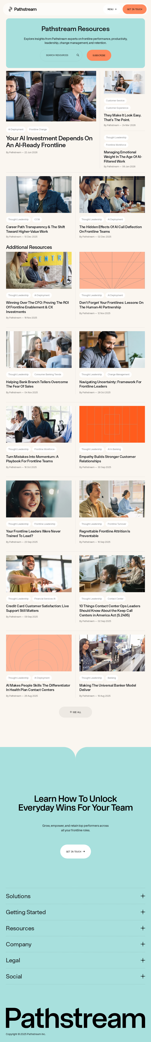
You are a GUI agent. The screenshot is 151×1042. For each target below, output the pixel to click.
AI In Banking (114, 449)
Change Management (118, 374)
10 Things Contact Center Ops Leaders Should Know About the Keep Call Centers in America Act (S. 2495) (109, 610)
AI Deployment (15, 129)
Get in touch (134, 9)
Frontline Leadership (44, 524)
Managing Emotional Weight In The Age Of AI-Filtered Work (123, 156)
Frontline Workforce (116, 144)
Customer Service (115, 100)
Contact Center (115, 598)
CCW (37, 219)
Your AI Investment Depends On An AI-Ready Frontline (49, 141)
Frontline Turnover (117, 524)
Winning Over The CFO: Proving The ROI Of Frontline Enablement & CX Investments (37, 307)
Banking (112, 677)
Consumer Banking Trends (47, 374)
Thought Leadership (116, 137)
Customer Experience (117, 108)
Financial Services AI (44, 598)
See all (77, 712)
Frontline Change (38, 129)
